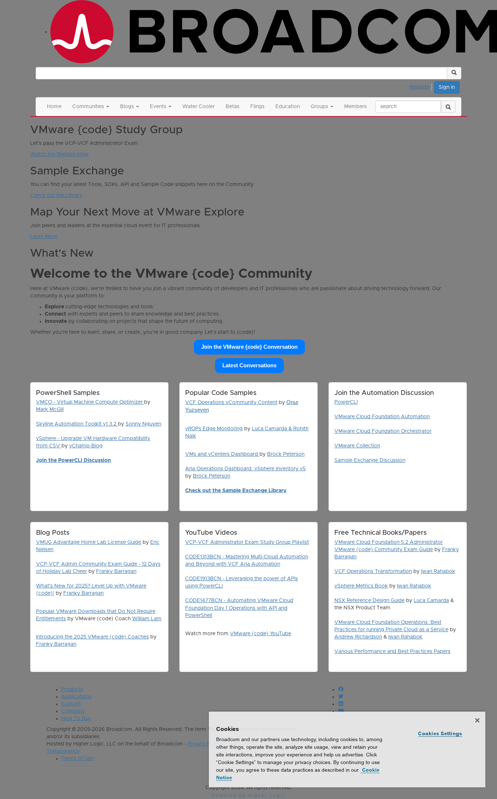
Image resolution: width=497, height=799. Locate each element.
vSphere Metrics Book (361, 586)
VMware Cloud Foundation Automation (382, 416)
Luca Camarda (431, 600)
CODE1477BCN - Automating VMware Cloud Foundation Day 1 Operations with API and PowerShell (239, 608)
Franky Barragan (116, 571)
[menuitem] (421, 86)
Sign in (447, 87)
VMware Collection (357, 445)
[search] (448, 106)
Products (72, 689)
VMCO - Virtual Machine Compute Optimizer (90, 402)
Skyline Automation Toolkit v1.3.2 (77, 424)
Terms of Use (77, 758)
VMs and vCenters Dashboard (222, 454)
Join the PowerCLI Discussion (73, 460)
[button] (454, 73)
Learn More (43, 236)
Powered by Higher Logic (249, 796)
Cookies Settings (440, 733)
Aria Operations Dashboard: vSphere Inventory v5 (245, 468)
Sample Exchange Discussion (369, 460)
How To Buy (76, 718)
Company (73, 711)
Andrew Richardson (358, 637)
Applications (76, 696)
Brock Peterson (286, 454)
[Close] (477, 720)
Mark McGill (50, 409)
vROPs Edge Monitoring (214, 428)
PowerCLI (346, 402)
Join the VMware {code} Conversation (249, 347)
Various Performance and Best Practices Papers (392, 651)
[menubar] (421, 86)
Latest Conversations (249, 365)
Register (419, 87)
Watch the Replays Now (59, 154)
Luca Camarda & (272, 428)
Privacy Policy (204, 744)
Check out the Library (56, 195)
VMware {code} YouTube (260, 633)
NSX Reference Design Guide (369, 600)
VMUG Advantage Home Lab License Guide (88, 542)
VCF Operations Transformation (373, 571)
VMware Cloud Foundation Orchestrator (383, 431)
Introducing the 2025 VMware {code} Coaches (92, 637)
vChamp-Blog (86, 445)
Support (71, 704)
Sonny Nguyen (143, 424)
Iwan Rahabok (438, 571)
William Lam (147, 618)
